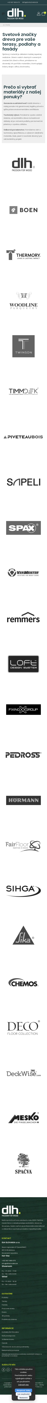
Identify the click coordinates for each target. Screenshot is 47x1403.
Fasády (4, 1305)
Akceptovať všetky (23, 1390)
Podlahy (5, 1297)
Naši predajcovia (8, 1336)
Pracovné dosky (8, 1308)
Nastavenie (24, 1398)
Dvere (4, 1312)
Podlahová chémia (9, 1319)
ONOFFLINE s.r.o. (37, 1387)
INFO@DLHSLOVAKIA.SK (24, 2)
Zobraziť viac (23, 1385)
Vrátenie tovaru (8, 1339)
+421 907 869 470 (7, 2)
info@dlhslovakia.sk (10, 1263)
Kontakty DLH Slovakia (10, 1332)
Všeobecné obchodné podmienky (15, 1347)
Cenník (4, 1343)
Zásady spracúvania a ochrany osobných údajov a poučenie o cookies (22, 1355)
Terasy (4, 1301)
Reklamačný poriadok (10, 1350)
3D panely (6, 1316)
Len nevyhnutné (24, 1394)
